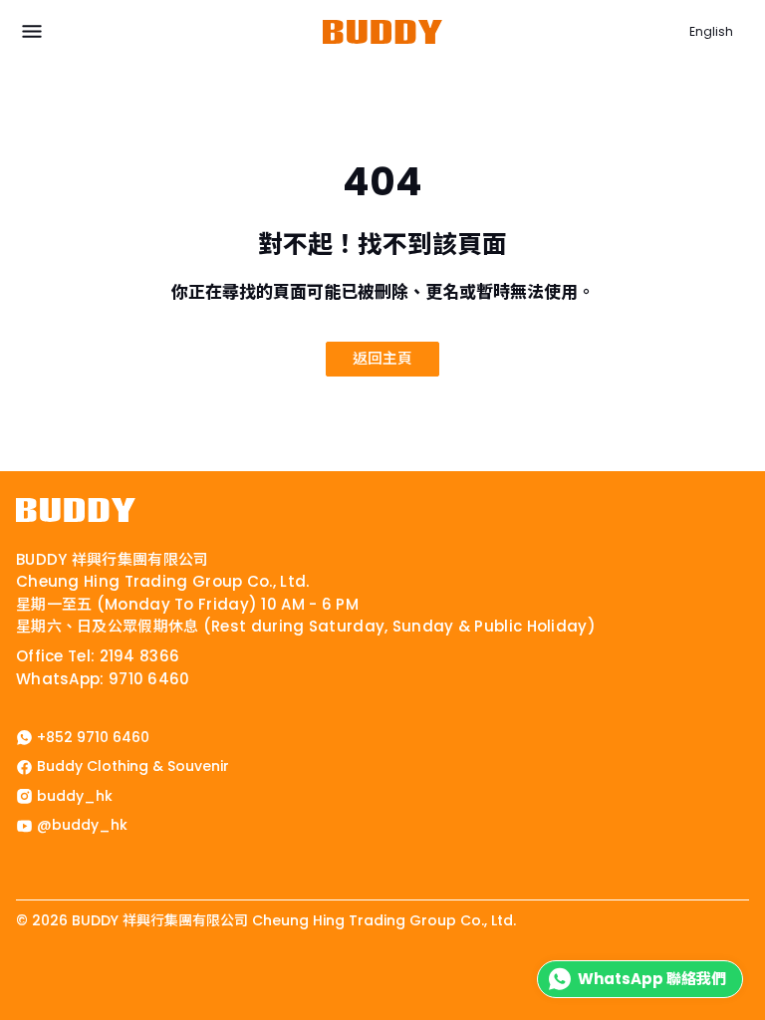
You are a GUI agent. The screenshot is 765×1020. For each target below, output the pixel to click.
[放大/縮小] (6, 973)
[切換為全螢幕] (22, 973)
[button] (32, 32)
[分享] (38, 973)
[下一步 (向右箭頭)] (22, 994)
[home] (75, 510)
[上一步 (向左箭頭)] (6, 994)
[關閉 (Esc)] (54, 973)
